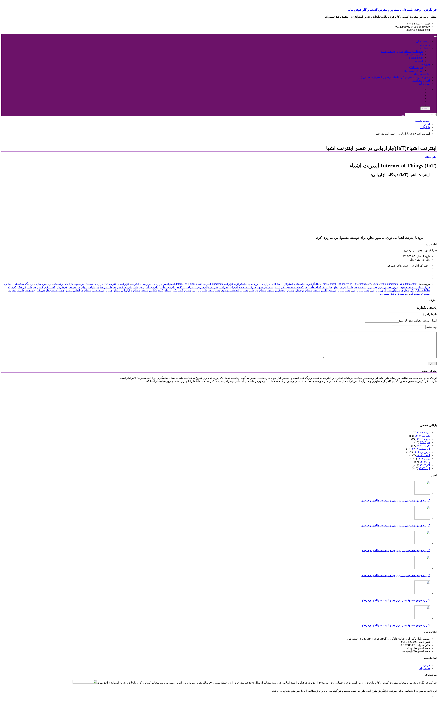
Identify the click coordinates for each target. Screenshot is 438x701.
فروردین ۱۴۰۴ (421, 452)
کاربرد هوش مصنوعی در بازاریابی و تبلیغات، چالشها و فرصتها (395, 500)
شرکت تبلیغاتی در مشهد (271, 287)
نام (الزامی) (430, 314)
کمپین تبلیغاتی (35, 287)
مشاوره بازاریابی (130, 290)
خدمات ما (424, 48)
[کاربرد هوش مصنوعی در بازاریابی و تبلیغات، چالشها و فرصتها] (422, 493)
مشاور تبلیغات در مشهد (235, 290)
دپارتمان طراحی (414, 54)
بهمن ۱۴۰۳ (423, 458)
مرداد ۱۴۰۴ (423, 439)
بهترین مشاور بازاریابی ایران (383, 287)
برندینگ (29, 283)
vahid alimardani (389, 283)
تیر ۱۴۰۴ (425, 442)
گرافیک (22, 287)
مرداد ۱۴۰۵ (423, 432)
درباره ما (425, 44)
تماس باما (424, 83)
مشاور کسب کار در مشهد (156, 290)
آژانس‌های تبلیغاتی (304, 283)
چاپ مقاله (431, 156)
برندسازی (40, 283)
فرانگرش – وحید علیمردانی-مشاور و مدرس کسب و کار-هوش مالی (392, 9)
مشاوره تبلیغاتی (82, 290)
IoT (352, 283)
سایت (329, 287)
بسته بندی (18, 283)
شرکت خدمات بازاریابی (242, 287)
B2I (318, 283)
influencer (343, 283)
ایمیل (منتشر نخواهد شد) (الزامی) (418, 320)
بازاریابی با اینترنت (141, 283)
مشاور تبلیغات (258, 290)
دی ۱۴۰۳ (425, 461)
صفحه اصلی (423, 41)
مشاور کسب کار (181, 290)
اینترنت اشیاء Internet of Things (193, 283)
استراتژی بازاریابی (271, 283)
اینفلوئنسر (169, 283)
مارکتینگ (415, 290)
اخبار (427, 124)
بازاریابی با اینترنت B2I (117, 283)
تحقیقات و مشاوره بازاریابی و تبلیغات (402, 51)
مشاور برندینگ (304, 290)
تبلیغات (419, 60)
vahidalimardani (408, 283)
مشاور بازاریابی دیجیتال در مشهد (331, 290)
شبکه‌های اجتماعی (296, 287)
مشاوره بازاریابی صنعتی (106, 290)
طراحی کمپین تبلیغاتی (145, 287)
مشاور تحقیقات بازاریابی (206, 290)
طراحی (223, 287)
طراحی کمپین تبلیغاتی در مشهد (114, 287)
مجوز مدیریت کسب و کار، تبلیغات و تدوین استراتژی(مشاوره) (395, 77)
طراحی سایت (167, 287)
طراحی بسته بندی (413, 70)
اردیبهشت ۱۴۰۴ (421, 448)
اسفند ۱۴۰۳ (423, 455)
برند (49, 283)
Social (375, 283)
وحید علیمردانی (387, 293)
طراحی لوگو (416, 67)
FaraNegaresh (329, 283)
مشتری (425, 293)
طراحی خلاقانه (185, 287)
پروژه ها (425, 64)
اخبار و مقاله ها (421, 80)
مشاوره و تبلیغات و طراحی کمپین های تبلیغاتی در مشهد (40, 290)
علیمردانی (74, 287)
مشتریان (415, 293)
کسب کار (49, 287)
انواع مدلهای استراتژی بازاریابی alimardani (235, 283)
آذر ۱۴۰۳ (425, 465)
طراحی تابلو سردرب (206, 287)
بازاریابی (425, 127)
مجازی (405, 290)
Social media (416, 57)
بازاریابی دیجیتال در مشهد (88, 283)
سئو (336, 287)
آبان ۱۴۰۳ (424, 468)
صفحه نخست (422, 120)
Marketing (360, 283)
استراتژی (287, 283)
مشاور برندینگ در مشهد (280, 290)
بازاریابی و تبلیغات (63, 283)
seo (369, 283)
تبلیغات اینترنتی (348, 287)
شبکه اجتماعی (316, 287)
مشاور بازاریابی (360, 290)
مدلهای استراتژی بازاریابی (385, 290)
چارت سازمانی (421, 73)
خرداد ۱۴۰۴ (423, 445)
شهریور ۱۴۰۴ (422, 435)
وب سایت (403, 293)
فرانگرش (62, 287)
